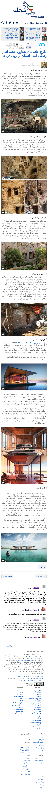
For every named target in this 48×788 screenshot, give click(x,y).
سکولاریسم (19, 711)
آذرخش (28, 758)
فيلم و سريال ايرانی (39, 782)
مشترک (12, 22)
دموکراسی (31, 660)
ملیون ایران (41, 763)
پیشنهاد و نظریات (35, 703)
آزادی (17, 660)
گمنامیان (28, 772)
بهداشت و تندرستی (35, 698)
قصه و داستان (36, 720)
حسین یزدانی (27, 763)
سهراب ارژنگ (30, 63)
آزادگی (28, 737)
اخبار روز (41, 737)
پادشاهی (38, 702)
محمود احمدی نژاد (17, 705)
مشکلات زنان (37, 726)
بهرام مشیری (40, 779)
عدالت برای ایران (25, 750)
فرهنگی (27, 656)
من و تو (42, 787)
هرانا (29, 753)
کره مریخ (42, 567)
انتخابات (38, 694)
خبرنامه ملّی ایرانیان (38, 742)
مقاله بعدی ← (7, 576)
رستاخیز (28, 765)
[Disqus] (24, 612)
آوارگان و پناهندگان (35, 691)
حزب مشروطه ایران (38, 760)
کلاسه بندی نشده (35, 722)
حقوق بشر (27, 745)
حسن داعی (41, 781)
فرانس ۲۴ (41, 748)
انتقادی (39, 696)
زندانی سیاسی (36, 713)
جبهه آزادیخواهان (39, 758)
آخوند (21, 698)
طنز (40, 716)
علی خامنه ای (19, 713)
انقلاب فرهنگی (18, 696)
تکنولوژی (38, 707)
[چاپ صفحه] (17, 44)
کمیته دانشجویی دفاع (25, 752)
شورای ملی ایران (39, 761)
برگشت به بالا (7, 646)
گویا (29, 739)
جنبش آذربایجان (40, 740)
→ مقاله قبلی (40, 576)
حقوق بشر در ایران (25, 747)
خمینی (21, 707)
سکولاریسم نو (40, 746)
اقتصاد (39, 692)
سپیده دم (41, 745)
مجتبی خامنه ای (18, 709)
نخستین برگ (46, 22)
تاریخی (39, 705)
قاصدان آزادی (40, 784)
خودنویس (41, 743)
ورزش (39, 727)
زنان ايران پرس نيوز (25, 748)
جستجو (2, 22)
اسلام (21, 692)
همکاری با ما (29, 23)
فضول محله (24, 8)
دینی (39, 711)
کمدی (39, 724)
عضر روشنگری (26, 766)
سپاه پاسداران (18, 691)
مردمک (42, 750)
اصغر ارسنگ (27, 760)
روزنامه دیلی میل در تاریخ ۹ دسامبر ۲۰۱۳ (31, 343)
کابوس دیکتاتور (26, 768)
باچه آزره (28, 761)
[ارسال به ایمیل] (14, 44)
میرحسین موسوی (17, 702)
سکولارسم (23, 660)
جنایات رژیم (37, 709)
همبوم (28, 740)
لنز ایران (41, 785)
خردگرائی (20, 694)
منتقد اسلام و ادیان (25, 774)
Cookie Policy (22, 676)
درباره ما (39, 23)
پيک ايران (41, 739)
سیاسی (33, 656)
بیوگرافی (38, 700)
